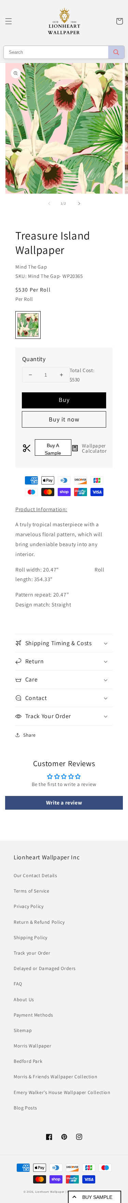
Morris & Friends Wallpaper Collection (55, 1076)
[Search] (116, 52)
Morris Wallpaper (33, 1046)
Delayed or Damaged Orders (45, 968)
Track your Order (32, 953)
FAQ (18, 984)
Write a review (64, 802)
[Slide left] (49, 203)
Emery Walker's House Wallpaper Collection (62, 1092)
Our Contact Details (35, 875)
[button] (8, 21)
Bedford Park (28, 1061)
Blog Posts (25, 1108)
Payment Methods (33, 1015)
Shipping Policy (30, 937)
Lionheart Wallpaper (50, 1191)
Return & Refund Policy (39, 922)
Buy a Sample (53, 449)
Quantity (33, 359)
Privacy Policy (28, 906)
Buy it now (64, 419)
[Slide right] (79, 203)
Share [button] (29, 735)
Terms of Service (31, 891)
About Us (24, 999)
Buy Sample (97, 1197)
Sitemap (23, 1030)
